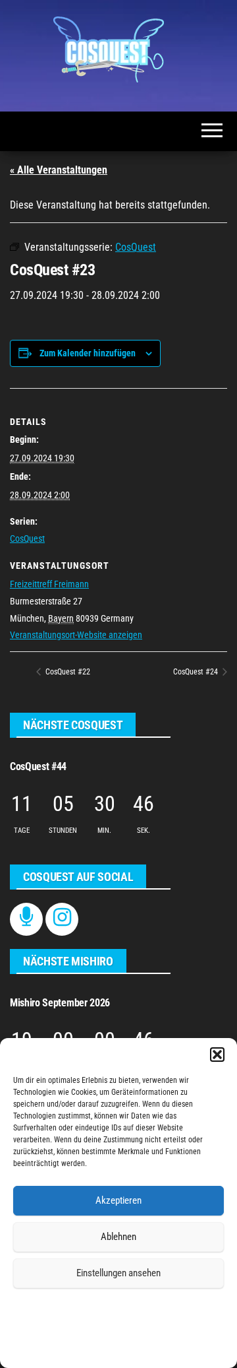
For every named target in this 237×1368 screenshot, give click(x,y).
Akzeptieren (118, 1200)
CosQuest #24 (196, 671)
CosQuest (27, 538)
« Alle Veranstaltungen (58, 170)
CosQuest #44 (38, 766)
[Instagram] (62, 919)
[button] (217, 1054)
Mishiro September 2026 (60, 1002)
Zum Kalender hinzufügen (88, 353)
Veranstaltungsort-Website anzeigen (76, 635)
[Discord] (27, 919)
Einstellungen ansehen (118, 1273)
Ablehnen (118, 1237)
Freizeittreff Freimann (49, 584)
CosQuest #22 (66, 671)
